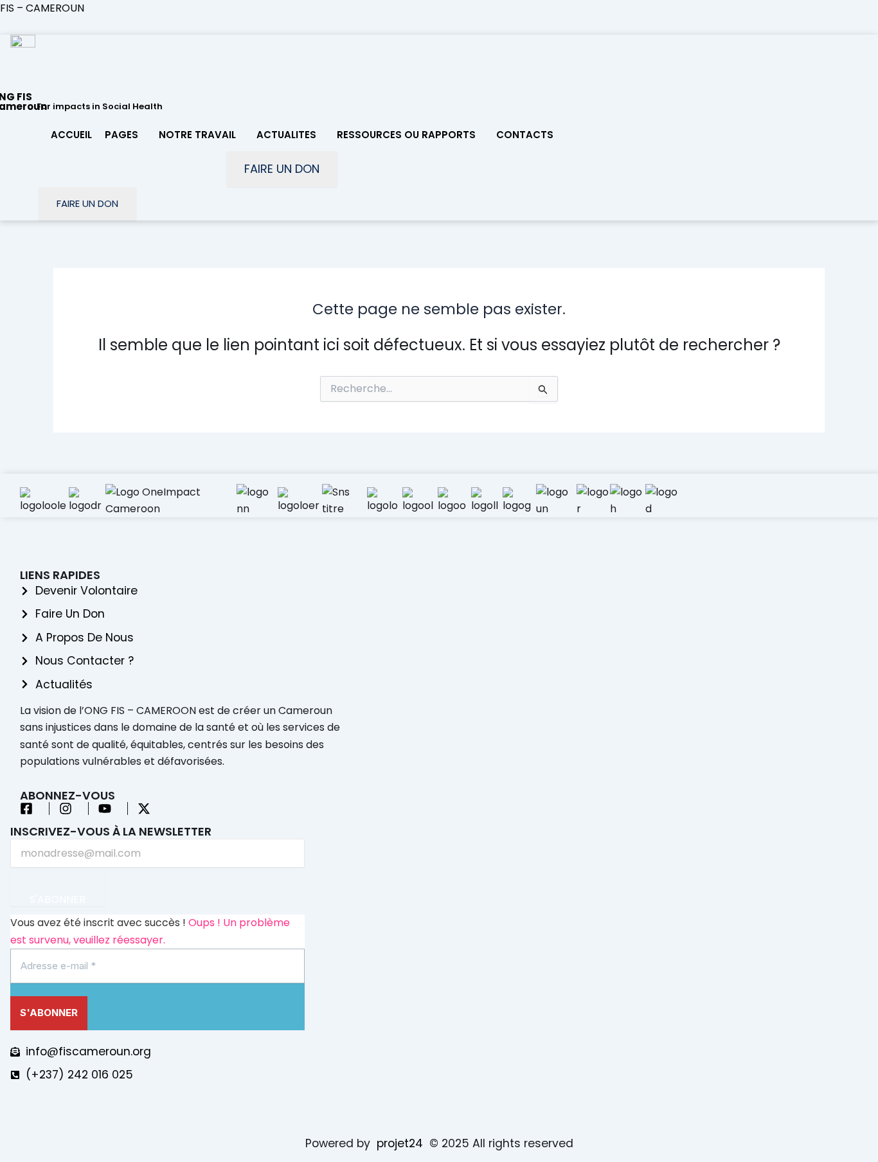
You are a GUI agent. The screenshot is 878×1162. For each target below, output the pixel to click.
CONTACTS (524, 134)
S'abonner (57, 899)
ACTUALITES (286, 134)
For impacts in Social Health (100, 106)
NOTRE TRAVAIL (197, 134)
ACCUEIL (71, 134)
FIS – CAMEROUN (42, 8)
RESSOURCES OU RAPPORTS (406, 134)
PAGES (121, 134)
